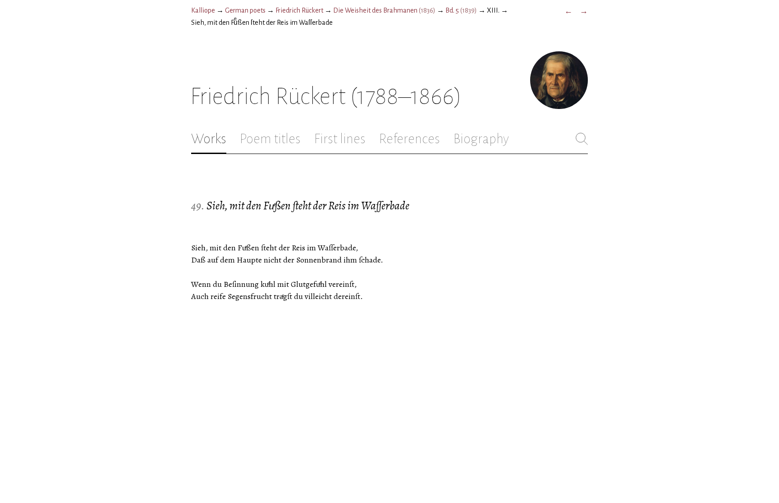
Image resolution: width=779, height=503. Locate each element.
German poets (245, 10)
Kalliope (203, 10)
